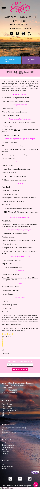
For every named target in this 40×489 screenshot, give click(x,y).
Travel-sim (5, 453)
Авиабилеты (6, 443)
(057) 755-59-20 (12, 17)
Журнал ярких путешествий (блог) (14, 428)
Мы (3, 464)
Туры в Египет (7, 408)
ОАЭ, (31, 85)
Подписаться (20, 369)
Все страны (6, 417)
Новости (5, 430)
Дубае (24, 176)
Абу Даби (16, 290)
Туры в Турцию (7, 404)
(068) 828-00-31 (27, 17)
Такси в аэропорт (8, 447)
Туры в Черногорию (9, 410)
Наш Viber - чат (31, 60)
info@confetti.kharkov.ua (21, 28)
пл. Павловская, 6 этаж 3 (21, 24)
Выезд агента (6, 449)
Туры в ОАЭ (6, 415)
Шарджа (17, 130)
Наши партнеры (7, 466)
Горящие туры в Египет (16, 484)
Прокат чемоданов (8, 445)
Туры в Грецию (7, 413)
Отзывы (4, 469)
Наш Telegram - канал (10, 60)
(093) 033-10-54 (21, 21)
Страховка (5, 451)
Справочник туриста (9, 432)
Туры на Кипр (6, 406)
